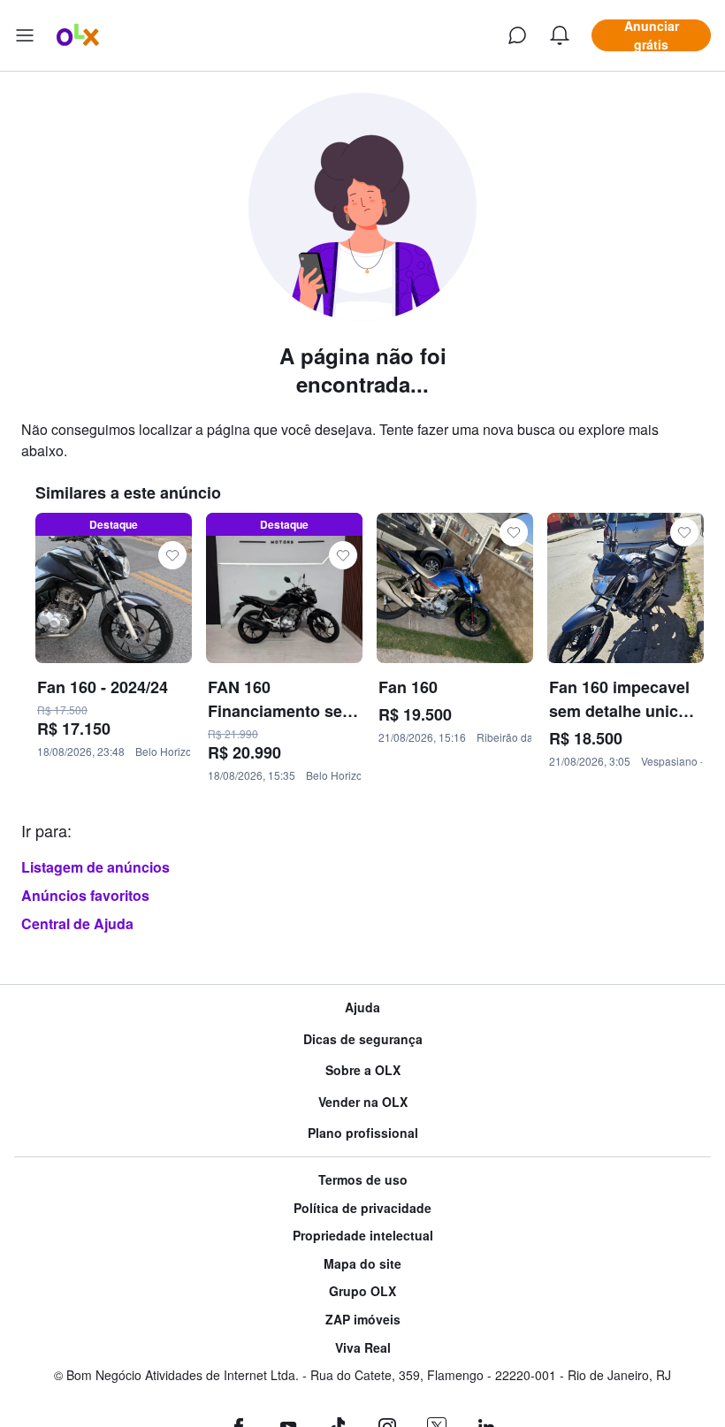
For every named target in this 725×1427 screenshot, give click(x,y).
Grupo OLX (362, 1291)
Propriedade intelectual (363, 1235)
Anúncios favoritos (85, 895)
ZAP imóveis (363, 1319)
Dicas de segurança (363, 1039)
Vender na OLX (363, 1102)
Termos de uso (363, 1179)
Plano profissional (363, 1133)
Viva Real (363, 1347)
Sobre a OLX (363, 1070)
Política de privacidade (362, 1208)
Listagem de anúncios (95, 867)
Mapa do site (362, 1263)
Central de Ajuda (77, 923)
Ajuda (362, 1007)
